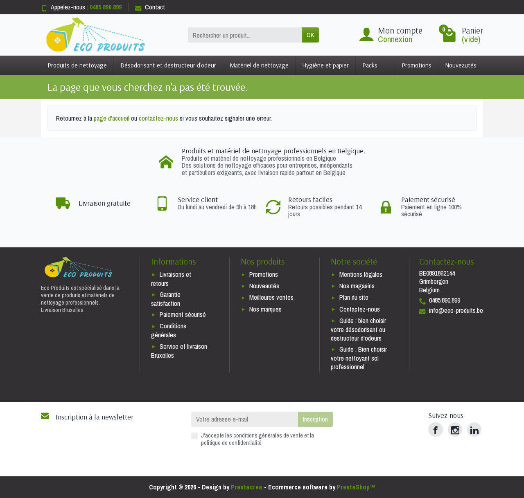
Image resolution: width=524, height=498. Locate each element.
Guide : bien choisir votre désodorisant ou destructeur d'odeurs (358, 329)
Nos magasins (357, 285)
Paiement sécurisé (183, 314)
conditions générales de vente (268, 435)
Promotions (416, 65)
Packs (369, 65)
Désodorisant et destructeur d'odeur (168, 65)
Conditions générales (168, 330)
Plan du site (353, 297)
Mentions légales (360, 274)
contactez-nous (158, 118)
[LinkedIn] (474, 429)
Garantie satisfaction (166, 299)
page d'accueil (111, 118)
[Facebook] (435, 429)
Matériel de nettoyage (259, 65)
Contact (155, 6)
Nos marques (265, 309)
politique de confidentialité (231, 442)
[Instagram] (455, 429)
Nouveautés (461, 65)
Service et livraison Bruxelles (179, 351)
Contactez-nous (359, 309)
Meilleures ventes (271, 297)
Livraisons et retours (171, 279)
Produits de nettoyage (77, 65)
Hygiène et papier (325, 65)
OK (310, 34)
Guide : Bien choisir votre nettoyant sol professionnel (359, 358)
